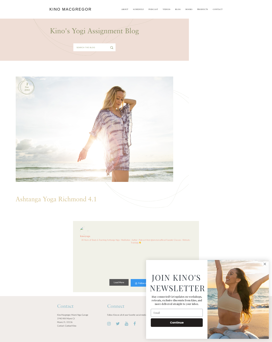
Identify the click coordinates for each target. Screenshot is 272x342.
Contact (218, 9)
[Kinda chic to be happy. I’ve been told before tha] (93, 261)
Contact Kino (70, 325)
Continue (177, 322)
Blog (178, 9)
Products (202, 9)
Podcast (153, 9)
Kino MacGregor (70, 9)
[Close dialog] (265, 264)
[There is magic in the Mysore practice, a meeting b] (122, 261)
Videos (166, 9)
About (124, 9)
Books (189, 9)
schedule (138, 9)
